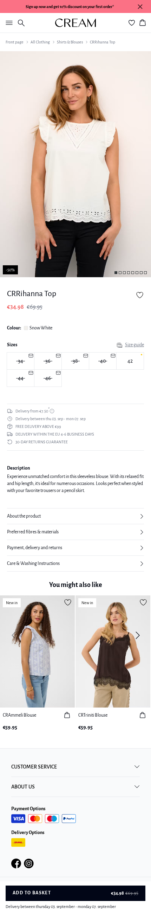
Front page (15, 42)
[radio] (130, 361)
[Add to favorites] (140, 295)
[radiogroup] (75, 370)
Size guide (134, 344)
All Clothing (40, 42)
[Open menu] (7, 22)
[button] (75, 516)
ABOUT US (23, 787)
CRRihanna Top (102, 42)
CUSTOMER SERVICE (34, 767)
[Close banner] (140, 6)
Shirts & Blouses (70, 42)
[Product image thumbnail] (115, 272)
